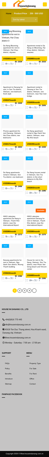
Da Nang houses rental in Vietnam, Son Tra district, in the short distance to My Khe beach (36, 177)
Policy (7, 369)
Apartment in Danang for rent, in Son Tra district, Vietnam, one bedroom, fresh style (13, 90)
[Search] (45, 4)
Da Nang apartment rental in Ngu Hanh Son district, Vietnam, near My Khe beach (36, 134)
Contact (33, 384)
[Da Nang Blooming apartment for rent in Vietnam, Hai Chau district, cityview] (12, 36)
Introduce (9, 379)
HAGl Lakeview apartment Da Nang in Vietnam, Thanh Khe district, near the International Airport (12, 220)
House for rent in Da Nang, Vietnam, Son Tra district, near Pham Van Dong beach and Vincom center (37, 264)
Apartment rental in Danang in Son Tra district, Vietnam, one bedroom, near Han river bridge (37, 91)
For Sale (33, 369)
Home (8, 13)
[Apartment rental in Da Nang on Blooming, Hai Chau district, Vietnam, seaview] (36, 36)
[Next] (34, 290)
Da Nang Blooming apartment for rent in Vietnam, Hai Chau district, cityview (11, 49)
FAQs (7, 363)
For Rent (33, 374)
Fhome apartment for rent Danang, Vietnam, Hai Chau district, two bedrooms (12, 134)
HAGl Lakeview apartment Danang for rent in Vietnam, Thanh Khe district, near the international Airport (36, 220)
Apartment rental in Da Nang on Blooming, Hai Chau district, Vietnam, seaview (36, 49)
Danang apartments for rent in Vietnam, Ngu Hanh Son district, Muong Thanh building (13, 263)
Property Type (35, 363)
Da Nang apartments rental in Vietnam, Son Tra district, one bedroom (13, 175)
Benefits (8, 374)
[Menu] (4, 4)
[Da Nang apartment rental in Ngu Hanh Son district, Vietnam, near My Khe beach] (36, 121)
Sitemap (8, 384)
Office (32, 379)
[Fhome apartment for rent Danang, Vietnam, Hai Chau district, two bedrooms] (12, 121)
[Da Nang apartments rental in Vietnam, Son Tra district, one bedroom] (12, 163)
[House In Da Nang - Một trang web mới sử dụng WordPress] (24, 4)
